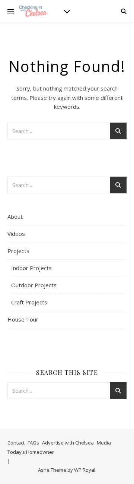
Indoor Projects (31, 268)
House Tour (22, 319)
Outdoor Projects (34, 285)
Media (104, 442)
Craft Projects (29, 302)
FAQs (33, 442)
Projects (18, 250)
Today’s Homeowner (30, 452)
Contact (16, 442)
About (15, 216)
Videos (16, 233)
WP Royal (84, 469)
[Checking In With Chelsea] (33, 11)
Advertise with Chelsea (68, 442)
